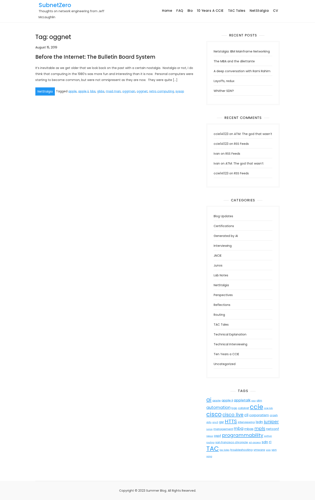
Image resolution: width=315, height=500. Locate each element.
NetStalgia (259, 10)
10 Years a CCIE (210, 10)
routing (210, 442)
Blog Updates (223, 216)
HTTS (231, 421)
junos (209, 429)
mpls (259, 428)
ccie (256, 406)
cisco (214, 414)
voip (268, 450)
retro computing (161, 91)
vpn (274, 450)
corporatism (259, 415)
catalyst (243, 408)
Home (167, 10)
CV (275, 10)
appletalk (242, 400)
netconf (272, 429)
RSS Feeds (241, 144)
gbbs (100, 91)
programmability (242, 435)
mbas (249, 429)
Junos (218, 265)
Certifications (224, 226)
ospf (217, 435)
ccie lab (268, 408)
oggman (128, 91)
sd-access (255, 442)
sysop (180, 91)
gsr (221, 422)
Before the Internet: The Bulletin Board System (95, 56)
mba (238, 428)
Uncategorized (225, 364)
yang (209, 456)
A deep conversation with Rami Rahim (242, 71)
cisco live (232, 415)
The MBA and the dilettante (234, 61)
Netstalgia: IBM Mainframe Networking (242, 51)
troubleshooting (241, 450)
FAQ (179, 10)
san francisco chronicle (231, 442)
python (268, 436)
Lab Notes (221, 275)
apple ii (83, 91)
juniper (271, 422)
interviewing (246, 422)
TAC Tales (237, 10)
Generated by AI (226, 236)
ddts (209, 422)
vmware (259, 450)
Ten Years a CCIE (226, 354)
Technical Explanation (230, 334)
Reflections (222, 305)
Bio (190, 10)
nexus (209, 436)
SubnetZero (55, 5)
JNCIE (218, 255)
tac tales (225, 450)
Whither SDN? (224, 91)
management (223, 429)
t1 (270, 442)
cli (246, 415)
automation (218, 407)
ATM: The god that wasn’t (253, 134)
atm (259, 400)
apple (72, 91)
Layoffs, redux (224, 81)
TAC (212, 448)
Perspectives (223, 295)
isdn (259, 421)
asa (253, 400)
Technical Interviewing (230, 344)
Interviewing (223, 246)
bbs (93, 91)
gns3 (215, 422)
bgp (234, 408)
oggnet (142, 91)
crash (274, 415)
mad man (113, 91)
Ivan (217, 153)
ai (209, 399)
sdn (265, 442)
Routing (219, 315)
